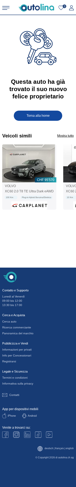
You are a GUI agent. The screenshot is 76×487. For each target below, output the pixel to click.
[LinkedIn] (27, 434)
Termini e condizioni (15, 377)
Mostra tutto (65, 135)
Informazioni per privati (17, 349)
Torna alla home (38, 115)
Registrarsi (9, 361)
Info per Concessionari (16, 355)
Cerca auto (9, 321)
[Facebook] (5, 434)
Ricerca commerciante (16, 327)
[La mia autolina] (71, 8)
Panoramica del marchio (17, 333)
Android (32, 415)
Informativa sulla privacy (17, 383)
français (59, 448)
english (70, 448)
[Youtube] (16, 434)
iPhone (12, 415)
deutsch (49, 448)
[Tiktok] (38, 434)
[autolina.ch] (36, 7)
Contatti (14, 395)
